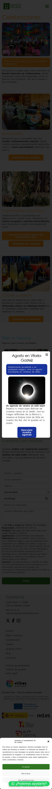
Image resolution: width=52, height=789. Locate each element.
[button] (48, 741)
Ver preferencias (26, 780)
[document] (26, 394)
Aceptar (26, 767)
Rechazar (26, 773)
